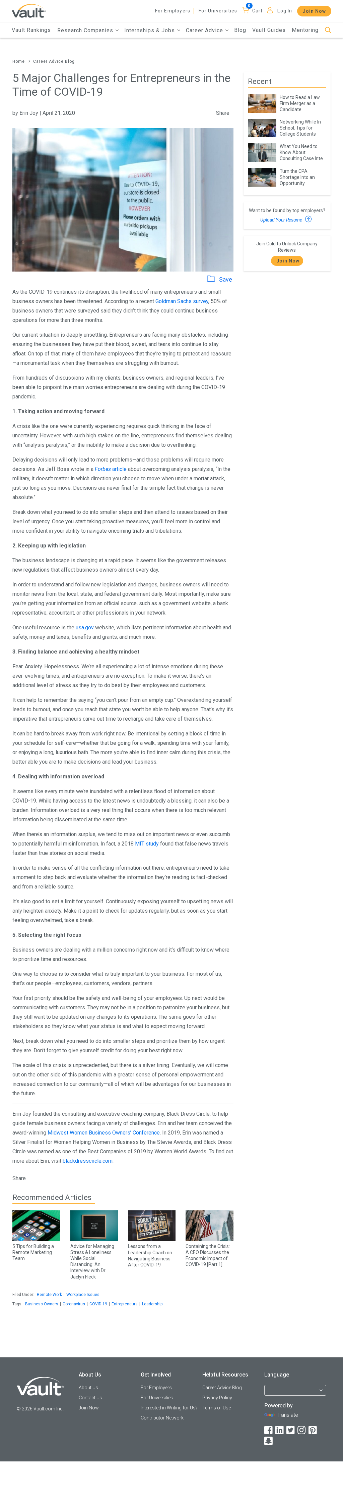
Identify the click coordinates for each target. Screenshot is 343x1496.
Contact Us (90, 1397)
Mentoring (305, 30)
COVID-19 (98, 1304)
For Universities (218, 10)
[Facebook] (269, 1430)
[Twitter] (291, 1430)
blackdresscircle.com (88, 1161)
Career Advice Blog (54, 61)
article (111, 469)
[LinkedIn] (280, 1430)
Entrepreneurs (125, 1304)
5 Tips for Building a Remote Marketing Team (33, 1252)
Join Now (314, 11)
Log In (284, 10)
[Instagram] (302, 1430)
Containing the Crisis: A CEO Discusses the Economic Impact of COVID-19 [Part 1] (208, 1255)
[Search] (328, 30)
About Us (88, 1387)
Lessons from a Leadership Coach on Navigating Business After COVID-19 (150, 1255)
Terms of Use (216, 1407)
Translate (287, 1415)
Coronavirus (74, 1304)
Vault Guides (269, 30)
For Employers (173, 10)
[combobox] (295, 1393)
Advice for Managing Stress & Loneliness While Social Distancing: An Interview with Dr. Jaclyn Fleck (92, 1261)
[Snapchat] (269, 1441)
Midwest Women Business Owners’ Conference (104, 1132)
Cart (257, 10)
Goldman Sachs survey (181, 301)
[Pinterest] (313, 1430)
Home (18, 61)
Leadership (152, 1304)
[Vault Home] (29, 10)
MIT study (147, 843)
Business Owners (41, 1304)
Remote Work (49, 1295)
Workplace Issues (82, 1295)
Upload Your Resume (281, 220)
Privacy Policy (217, 1397)
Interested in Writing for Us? (169, 1407)
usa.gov (85, 627)
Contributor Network (162, 1417)
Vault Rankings (31, 30)
